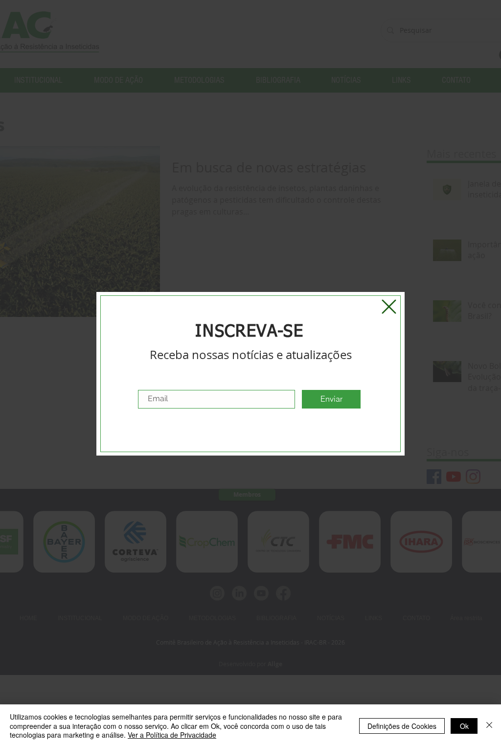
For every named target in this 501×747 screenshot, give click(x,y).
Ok (464, 726)
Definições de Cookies (401, 726)
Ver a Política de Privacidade (172, 735)
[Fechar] (489, 725)
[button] (389, 306)
